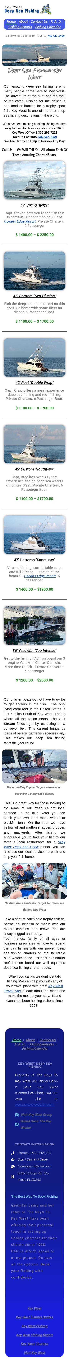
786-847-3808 (56, 36)
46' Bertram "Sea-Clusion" (34, 296)
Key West (34, 1308)
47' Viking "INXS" (34, 205)
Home (11, 21)
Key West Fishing (35, 1326)
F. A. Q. (56, 21)
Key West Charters (34, 1344)
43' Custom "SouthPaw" (34, 469)
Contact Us (39, 21)
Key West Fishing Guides (34, 1317)
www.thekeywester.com (34, 1104)
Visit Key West (34, 1353)
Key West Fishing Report (34, 1335)
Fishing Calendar (48, 27)
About (23, 21)
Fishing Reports (20, 27)
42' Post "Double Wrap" (34, 382)
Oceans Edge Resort (20, 221)
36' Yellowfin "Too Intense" (34, 650)
